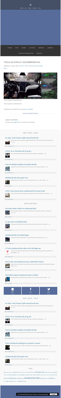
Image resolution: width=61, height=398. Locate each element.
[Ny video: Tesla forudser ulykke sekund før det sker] (7, 142)
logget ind (16, 122)
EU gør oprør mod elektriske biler (16, 222)
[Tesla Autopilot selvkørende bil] (30, 85)
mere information (44, 394)
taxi (48, 378)
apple (5, 372)
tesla (51, 378)
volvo (15, 381)
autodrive (10, 372)
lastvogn (22, 375)
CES (24, 372)
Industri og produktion (26, 53)
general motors (48, 372)
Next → (6, 68)
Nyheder (34, 8)
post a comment (28, 109)
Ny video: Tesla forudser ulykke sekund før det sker (22, 138)
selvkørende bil (20, 378)
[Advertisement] (30, 33)
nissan (34, 375)
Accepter (53, 394)
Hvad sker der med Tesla (36, 66)
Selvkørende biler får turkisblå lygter (17, 235)
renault (45, 374)
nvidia (42, 375)
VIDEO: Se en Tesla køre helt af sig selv (18, 151)
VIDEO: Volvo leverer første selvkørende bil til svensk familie (25, 191)
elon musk (28, 372)
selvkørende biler (32, 377)
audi (7, 372)
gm (52, 372)
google (55, 372)
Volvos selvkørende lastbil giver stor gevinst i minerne (22, 343)
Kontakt (29, 8)
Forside (21, 8)
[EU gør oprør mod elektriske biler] (7, 226)
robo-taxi (48, 374)
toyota (5, 381)
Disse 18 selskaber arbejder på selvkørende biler (21, 164)
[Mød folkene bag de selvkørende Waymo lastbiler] (7, 279)
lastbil (18, 374)
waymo (20, 381)
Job (25, 8)
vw (17, 381)
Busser (24, 47)
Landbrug (50, 47)
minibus (31, 375)
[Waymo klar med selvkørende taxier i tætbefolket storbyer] (7, 266)
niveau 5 (38, 375)
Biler (16, 47)
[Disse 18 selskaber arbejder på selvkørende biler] (7, 168)
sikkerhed (42, 378)
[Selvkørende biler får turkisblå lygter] (7, 239)
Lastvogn (32, 47)
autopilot (15, 372)
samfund (6, 378)
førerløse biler (40, 372)
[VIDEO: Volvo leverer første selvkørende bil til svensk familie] (7, 195)
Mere (14, 142)
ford (32, 372)
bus (23, 372)
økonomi (24, 381)
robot (56, 375)
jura (7, 374)
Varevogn (41, 47)
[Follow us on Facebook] (29, 1)
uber (7, 381)
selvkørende (12, 378)
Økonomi (39, 53)
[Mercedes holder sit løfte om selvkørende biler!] (7, 212)
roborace (52, 375)
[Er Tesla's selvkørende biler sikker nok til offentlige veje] (7, 252)
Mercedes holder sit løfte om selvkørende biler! (20, 208)
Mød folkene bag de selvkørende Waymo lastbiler (21, 275)
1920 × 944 (23, 66)
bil (18, 372)
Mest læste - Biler (30, 133)
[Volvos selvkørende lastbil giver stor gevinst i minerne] (7, 347)
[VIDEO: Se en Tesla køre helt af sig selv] (7, 155)
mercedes (26, 375)
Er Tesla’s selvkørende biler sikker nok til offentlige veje (23, 248)
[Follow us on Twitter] (31, 1)
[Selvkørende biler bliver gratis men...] (7, 182)
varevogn (11, 381)
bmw (20, 372)
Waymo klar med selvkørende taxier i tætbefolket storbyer (24, 262)
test (54, 378)
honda (5, 374)
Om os (39, 8)
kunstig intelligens (12, 375)
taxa (46, 378)
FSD (34, 372)
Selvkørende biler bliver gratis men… (17, 178)
